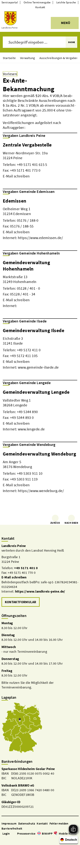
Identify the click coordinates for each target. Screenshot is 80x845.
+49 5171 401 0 (26, 568)
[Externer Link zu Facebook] (3, 839)
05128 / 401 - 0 (28, 288)
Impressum (9, 823)
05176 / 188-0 (28, 220)
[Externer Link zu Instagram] (8, 839)
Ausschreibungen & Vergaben (58, 58)
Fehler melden (58, 823)
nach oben (71, 522)
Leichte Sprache (66, 2)
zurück (55, 522)
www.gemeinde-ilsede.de (38, 367)
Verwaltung (27, 58)
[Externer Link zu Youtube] (12, 839)
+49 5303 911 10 (30, 473)
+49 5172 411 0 (29, 350)
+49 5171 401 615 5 (32, 164)
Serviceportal (9, 2)
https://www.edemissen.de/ (40, 237)
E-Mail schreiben (16, 176)
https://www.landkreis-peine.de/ (40, 591)
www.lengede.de (31, 429)
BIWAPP (47, 833)
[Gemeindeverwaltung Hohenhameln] (40, 283)
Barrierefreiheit (11, 828)
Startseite (9, 58)
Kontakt (40, 7)
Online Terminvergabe (37, 2)
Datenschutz (26, 823)
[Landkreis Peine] (40, 575)
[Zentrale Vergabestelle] (40, 160)
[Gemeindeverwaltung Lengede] (40, 410)
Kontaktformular (20, 602)
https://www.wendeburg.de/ (41, 490)
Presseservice (26, 833)
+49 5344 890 (27, 411)
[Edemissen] (40, 219)
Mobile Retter (68, 833)
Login (6, 833)
